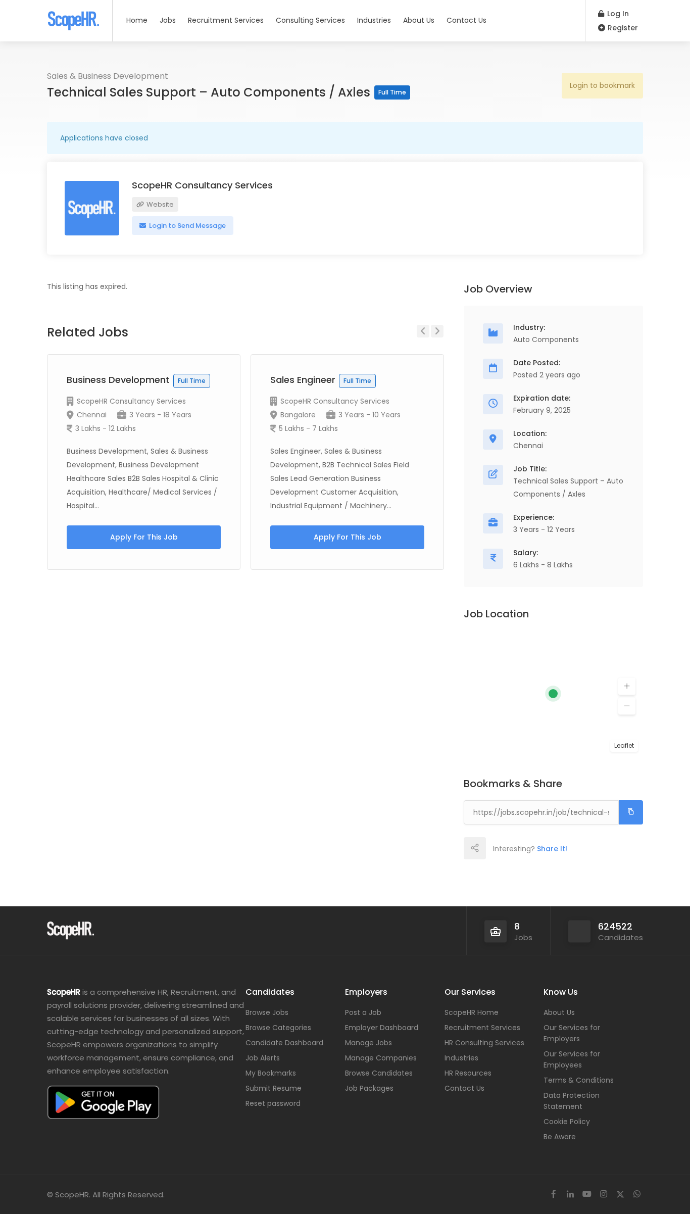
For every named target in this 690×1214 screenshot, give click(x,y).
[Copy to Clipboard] (631, 812)
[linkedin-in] (570, 1194)
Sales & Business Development (107, 76)
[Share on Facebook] (496, 848)
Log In (617, 14)
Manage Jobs (368, 1043)
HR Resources (468, 1073)
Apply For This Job (144, 537)
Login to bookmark (602, 85)
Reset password (273, 1103)
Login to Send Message (186, 225)
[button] (626, 686)
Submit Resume (273, 1088)
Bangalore (298, 415)
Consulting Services (310, 20)
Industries (374, 20)
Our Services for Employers (572, 1033)
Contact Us (466, 20)
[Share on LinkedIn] (541, 848)
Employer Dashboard (381, 1028)
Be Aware (560, 1137)
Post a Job (363, 1012)
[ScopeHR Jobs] (73, 17)
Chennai (92, 415)
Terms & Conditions (579, 1080)
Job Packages (369, 1088)
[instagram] (603, 1194)
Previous (423, 331)
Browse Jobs (266, 1012)
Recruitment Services (226, 20)
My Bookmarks (270, 1073)
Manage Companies (381, 1058)
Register (622, 28)
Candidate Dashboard (284, 1043)
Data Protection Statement (572, 1100)
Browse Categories (278, 1028)
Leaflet (624, 745)
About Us (418, 20)
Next (437, 331)
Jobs (168, 20)
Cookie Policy (567, 1121)
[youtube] (586, 1194)
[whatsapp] (636, 1194)
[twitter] (620, 1194)
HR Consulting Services (484, 1043)
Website (159, 204)
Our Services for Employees (572, 1059)
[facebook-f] (553, 1194)
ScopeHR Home (472, 1012)
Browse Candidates (379, 1073)
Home (136, 20)
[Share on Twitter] (519, 848)
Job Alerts (262, 1058)
